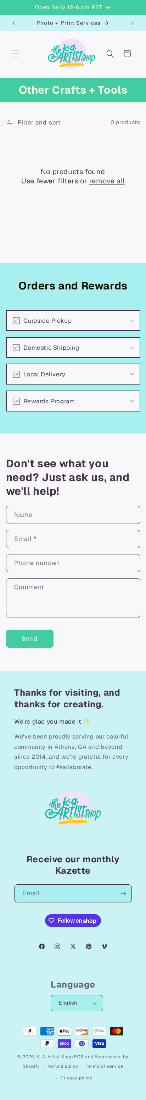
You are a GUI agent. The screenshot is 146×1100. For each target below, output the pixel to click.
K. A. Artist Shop (54, 1057)
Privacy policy (77, 1078)
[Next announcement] (132, 23)
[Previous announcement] (14, 23)
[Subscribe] (122, 893)
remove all (107, 181)
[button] (15, 53)
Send (29, 638)
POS (79, 1057)
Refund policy (63, 1066)
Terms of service (104, 1066)
